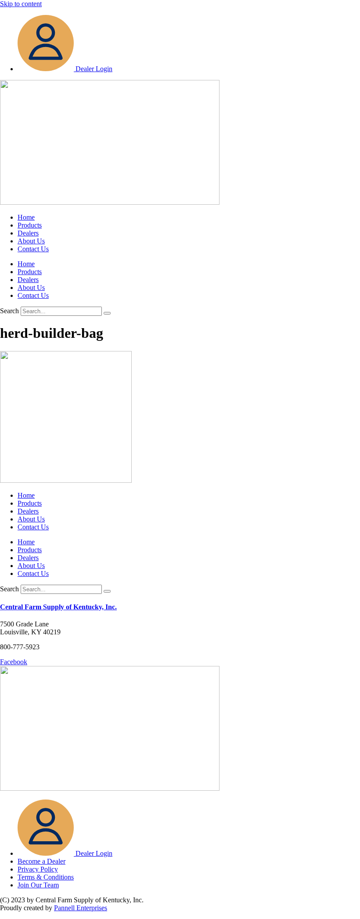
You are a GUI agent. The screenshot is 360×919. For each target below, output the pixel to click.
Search (9, 311)
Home (26, 217)
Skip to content (21, 3)
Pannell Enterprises (80, 908)
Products (30, 225)
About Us (31, 241)
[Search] (107, 313)
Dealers (28, 233)
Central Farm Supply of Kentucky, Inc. (58, 607)
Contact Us (33, 249)
